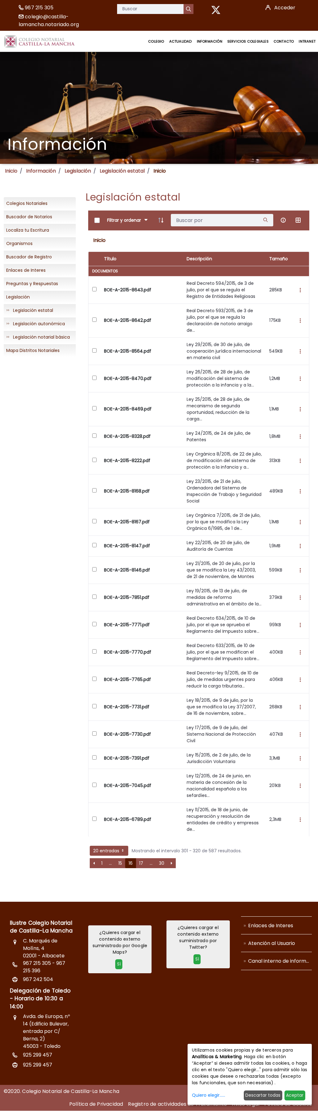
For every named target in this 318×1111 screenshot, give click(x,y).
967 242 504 (38, 979)
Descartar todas (262, 1095)
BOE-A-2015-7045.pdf (127, 785)
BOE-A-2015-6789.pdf (127, 819)
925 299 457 (37, 1054)
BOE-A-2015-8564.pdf (127, 351)
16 (131, 863)
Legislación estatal (122, 170)
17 (141, 863)
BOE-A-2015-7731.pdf (126, 707)
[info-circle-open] (283, 220)
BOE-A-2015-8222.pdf (127, 460)
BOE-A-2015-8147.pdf (127, 546)
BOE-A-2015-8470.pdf (128, 378)
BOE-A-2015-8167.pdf (127, 522)
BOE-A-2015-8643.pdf (127, 290)
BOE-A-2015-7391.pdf (126, 758)
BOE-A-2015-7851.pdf (126, 597)
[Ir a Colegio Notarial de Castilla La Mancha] (39, 41)
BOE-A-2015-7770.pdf (127, 652)
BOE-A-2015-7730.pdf (127, 734)
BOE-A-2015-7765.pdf (127, 679)
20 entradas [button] (106, 851)
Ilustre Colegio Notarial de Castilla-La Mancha (41, 927)
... (110, 863)
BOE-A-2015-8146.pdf (127, 570)
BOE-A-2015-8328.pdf (127, 436)
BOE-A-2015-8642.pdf (127, 320)
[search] (265, 220)
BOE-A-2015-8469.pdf (128, 409)
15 (120, 863)
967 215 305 (39, 7)
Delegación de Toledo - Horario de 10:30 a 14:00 (40, 998)
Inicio (11, 170)
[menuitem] (156, 41)
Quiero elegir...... (208, 1095)
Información (41, 170)
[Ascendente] (161, 220)
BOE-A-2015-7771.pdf (127, 625)
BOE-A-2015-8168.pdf (127, 491)
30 (161, 863)
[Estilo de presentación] (298, 220)
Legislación (78, 170)
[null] (188, 9)
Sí (119, 964)
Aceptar (294, 1095)
